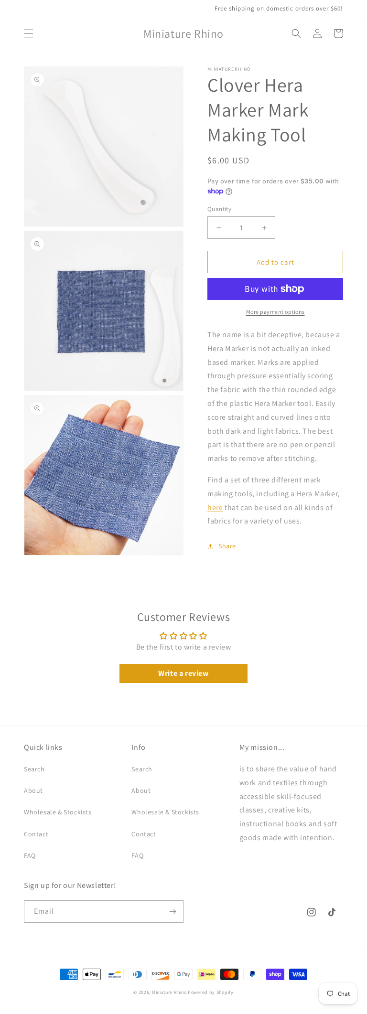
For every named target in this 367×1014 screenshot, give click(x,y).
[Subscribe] (172, 911)
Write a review (183, 673)
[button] (28, 33)
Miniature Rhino (169, 992)
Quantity (219, 209)
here (215, 507)
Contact (36, 834)
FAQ (30, 855)
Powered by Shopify (211, 992)
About (33, 790)
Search (34, 769)
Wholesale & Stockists (58, 812)
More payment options (275, 311)
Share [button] (227, 546)
